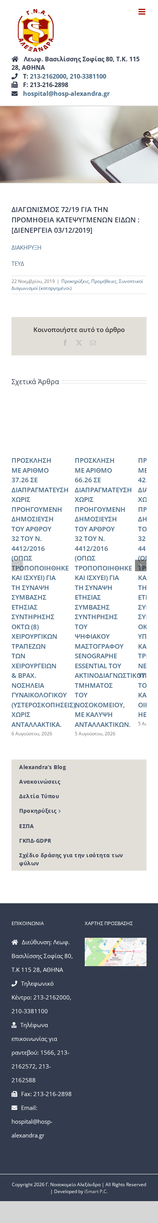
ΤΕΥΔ (18, 263)
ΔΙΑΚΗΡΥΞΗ (26, 247)
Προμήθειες (104, 281)
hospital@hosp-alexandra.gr (66, 93)
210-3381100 (88, 76)
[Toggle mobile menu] (142, 12)
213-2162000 (48, 76)
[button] (17, 565)
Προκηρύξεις (75, 281)
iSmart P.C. (96, 1191)
